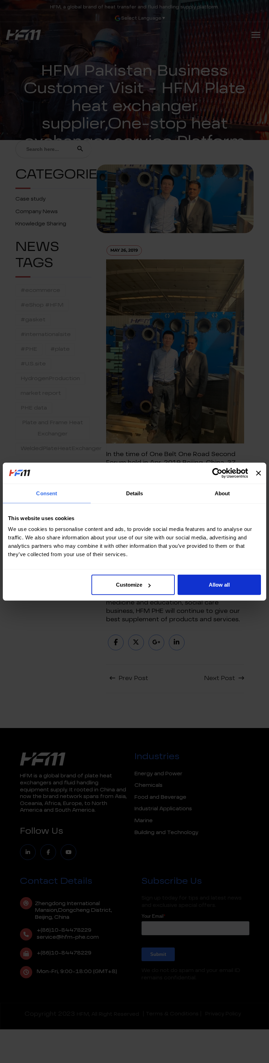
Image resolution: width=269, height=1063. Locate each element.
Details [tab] (134, 493)
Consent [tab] (46, 493)
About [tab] (222, 493)
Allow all (219, 585)
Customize (129, 585)
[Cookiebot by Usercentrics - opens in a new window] (217, 473)
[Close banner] (258, 472)
